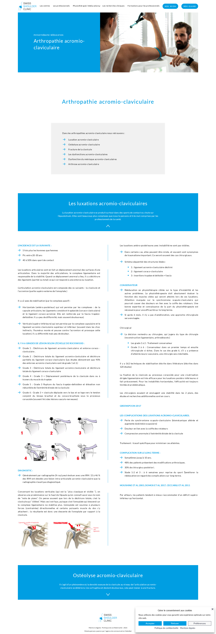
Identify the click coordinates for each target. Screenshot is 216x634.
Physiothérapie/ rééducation (86, 6)
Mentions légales (95, 628)
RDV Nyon (170, 6)
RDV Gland (190, 6)
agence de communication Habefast (119, 631)
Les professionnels (61, 6)
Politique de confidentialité (112, 628)
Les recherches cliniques (113, 6)
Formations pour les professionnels (143, 6)
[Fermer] (212, 609)
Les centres (45, 6)
